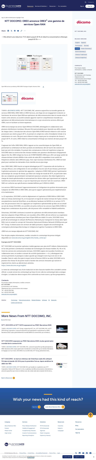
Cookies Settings (67, 456)
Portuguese (78, 45)
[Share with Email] (18, 31)
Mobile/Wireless (36, 300)
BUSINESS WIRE (13, 110)
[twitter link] (76, 453)
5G (49, 300)
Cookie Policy (31, 457)
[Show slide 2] (27, 98)
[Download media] (43, 87)
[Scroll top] (90, 415)
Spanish (83, 42)
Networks (53, 300)
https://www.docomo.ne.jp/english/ (14, 265)
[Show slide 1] (10, 98)
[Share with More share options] (24, 31)
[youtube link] (83, 453)
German (86, 45)
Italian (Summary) (86, 48)
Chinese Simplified (80, 57)
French (77, 48)
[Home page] (11, 6)
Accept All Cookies (78, 456)
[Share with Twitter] (11, 31)
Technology (14, 300)
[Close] (93, 457)
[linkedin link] (80, 453)
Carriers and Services (16, 302)
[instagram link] (90, 453)
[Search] (85, 2)
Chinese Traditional (81, 54)
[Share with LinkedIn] (8, 31)
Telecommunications (24, 300)
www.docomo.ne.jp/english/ (9, 294)
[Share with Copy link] (21, 31)
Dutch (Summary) (80, 51)
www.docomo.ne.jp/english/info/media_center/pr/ (28, 238)
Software (44, 300)
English (77, 42)
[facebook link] (87, 453)
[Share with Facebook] (15, 31)
